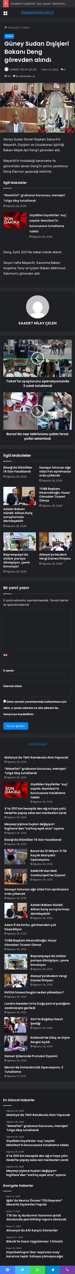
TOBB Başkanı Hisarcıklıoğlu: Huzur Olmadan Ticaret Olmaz (54, 495)
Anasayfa (13, 27)
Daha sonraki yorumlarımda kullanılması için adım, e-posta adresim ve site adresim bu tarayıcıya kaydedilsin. (34, 708)
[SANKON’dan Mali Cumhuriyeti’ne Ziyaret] (15, 876)
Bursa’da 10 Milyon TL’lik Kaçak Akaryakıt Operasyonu (48, 855)
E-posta (9, 670)
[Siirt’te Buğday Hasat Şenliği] (15, 1025)
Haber (26, 27)
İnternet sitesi (12, 686)
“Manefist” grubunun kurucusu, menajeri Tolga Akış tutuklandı (35, 771)
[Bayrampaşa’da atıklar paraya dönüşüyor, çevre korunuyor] (19, 541)
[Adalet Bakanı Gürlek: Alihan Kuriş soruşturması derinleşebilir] (19, 496)
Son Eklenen (37, 744)
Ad (6, 655)
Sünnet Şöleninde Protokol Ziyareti (31, 1056)
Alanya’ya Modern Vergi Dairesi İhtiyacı (55, 556)
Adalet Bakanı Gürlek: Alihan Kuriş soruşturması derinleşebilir (17, 515)
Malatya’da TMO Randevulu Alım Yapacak (36, 757)
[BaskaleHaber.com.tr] (37, 12)
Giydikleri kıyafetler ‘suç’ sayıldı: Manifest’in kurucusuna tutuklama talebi (49, 790)
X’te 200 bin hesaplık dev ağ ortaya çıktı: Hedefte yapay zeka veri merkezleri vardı (35, 810)
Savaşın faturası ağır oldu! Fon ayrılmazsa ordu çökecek (55, 471)
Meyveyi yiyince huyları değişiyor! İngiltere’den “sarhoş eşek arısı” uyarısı (34, 826)
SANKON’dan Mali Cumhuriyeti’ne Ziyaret (47, 873)
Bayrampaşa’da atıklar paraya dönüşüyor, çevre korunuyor (16, 560)
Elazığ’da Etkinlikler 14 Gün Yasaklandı (17, 469)
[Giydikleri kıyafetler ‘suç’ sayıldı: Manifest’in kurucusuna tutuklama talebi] (14, 220)
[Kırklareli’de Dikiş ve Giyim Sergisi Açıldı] (15, 1043)
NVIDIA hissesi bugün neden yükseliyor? (34, 992)
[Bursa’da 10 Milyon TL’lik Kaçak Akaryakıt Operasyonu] (15, 856)
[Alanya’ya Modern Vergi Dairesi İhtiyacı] (55, 541)
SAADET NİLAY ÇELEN (23, 69)
